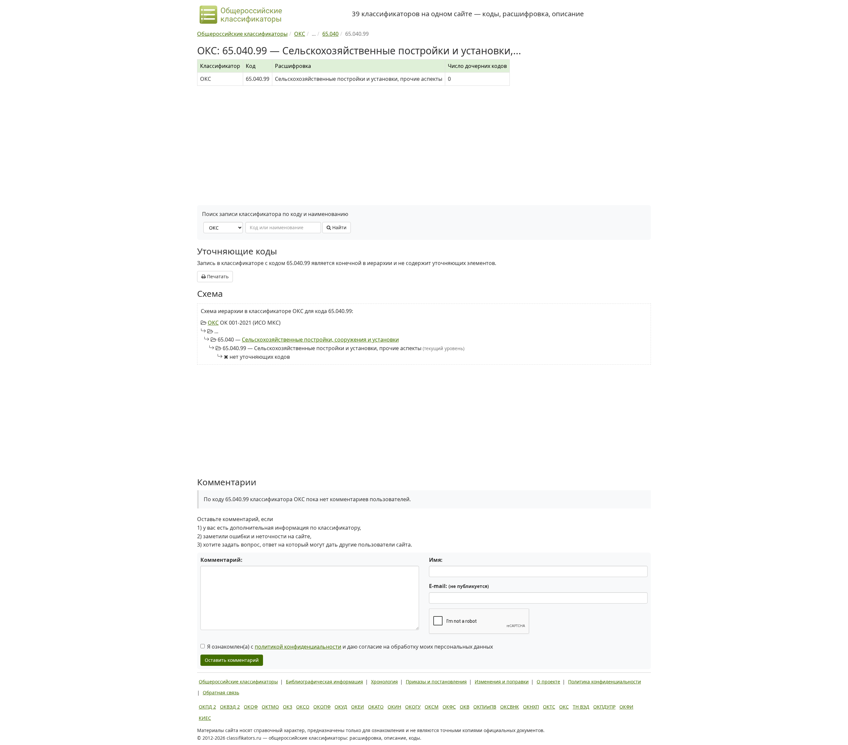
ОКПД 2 (207, 707)
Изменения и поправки (502, 681)
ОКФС (449, 707)
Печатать (217, 276)
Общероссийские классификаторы (238, 681)
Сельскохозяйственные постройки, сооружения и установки (320, 339)
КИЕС (205, 718)
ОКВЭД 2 (230, 707)
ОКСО (302, 707)
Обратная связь (221, 692)
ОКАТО (376, 707)
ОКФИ (626, 707)
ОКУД (341, 707)
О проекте (548, 681)
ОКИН (394, 707)
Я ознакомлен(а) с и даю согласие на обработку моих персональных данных (350, 646)
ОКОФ (251, 707)
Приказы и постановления (436, 681)
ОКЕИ (357, 707)
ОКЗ (287, 707)
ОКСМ (432, 707)
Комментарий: (221, 559)
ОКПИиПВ (484, 707)
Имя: (436, 559)
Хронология (384, 681)
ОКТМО (270, 707)
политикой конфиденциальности (298, 646)
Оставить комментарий (232, 660)
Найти (338, 227)
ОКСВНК (509, 707)
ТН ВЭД (581, 707)
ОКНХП (531, 707)
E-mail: (459, 586)
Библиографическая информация (324, 681)
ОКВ (464, 707)
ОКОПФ (322, 707)
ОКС (213, 322)
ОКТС (549, 707)
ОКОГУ (413, 707)
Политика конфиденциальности (604, 681)
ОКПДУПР (604, 707)
